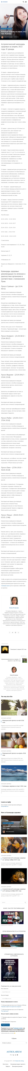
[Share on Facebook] (10, 632)
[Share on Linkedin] (18, 632)
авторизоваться (4, 806)
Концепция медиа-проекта (18, 1064)
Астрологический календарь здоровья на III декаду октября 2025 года (13, 890)
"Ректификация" (5, 1011)
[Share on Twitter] (12, 632)
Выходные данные (17, 1066)
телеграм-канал (5, 585)
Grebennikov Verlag (19, 1061)
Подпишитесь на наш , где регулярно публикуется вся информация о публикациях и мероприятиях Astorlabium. (13, 1030)
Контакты (5, 1064)
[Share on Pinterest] (15, 632)
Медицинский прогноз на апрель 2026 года (14, 754)
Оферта (8, 1066)
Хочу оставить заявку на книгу (9, 1014)
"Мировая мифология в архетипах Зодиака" (11, 1006)
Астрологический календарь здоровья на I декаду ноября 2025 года (13, 859)
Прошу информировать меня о (9, 1001)
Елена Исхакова (8, 37)
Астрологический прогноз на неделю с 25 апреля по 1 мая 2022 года (11, 660)
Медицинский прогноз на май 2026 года (13, 721)
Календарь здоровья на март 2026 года (14, 786)
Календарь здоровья (7, 28)
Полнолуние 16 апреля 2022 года (18, 649)
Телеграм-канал (17, 1028)
